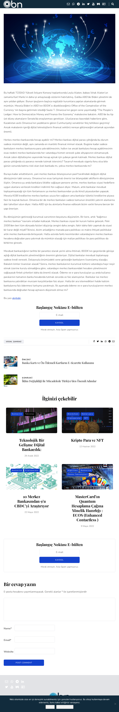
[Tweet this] (98, 341)
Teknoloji (29, 414)
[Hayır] (115, 703)
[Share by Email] (113, 341)
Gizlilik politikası (64, 707)
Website (8, 651)
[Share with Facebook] (94, 341)
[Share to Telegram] (109, 341)
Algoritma (73, 470)
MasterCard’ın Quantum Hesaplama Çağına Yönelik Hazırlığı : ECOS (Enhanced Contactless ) (87, 508)
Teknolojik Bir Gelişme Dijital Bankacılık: (31, 445)
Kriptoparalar (74, 418)
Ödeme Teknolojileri (78, 474)
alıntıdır (16, 298)
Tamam (50, 707)
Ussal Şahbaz (14, 342)
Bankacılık (17, 414)
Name (8, 628)
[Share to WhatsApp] (106, 341)
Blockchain (73, 414)
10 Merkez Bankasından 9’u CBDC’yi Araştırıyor (31, 501)
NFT (86, 418)
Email (7, 640)
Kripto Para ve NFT (87, 440)
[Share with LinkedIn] (102, 341)
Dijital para (87, 414)
